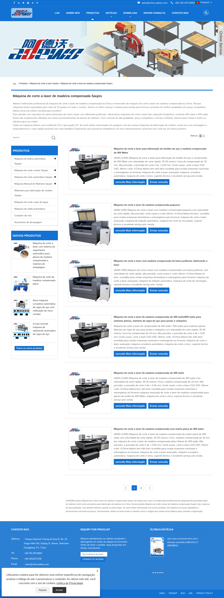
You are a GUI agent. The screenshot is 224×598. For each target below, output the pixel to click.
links (162, 593)
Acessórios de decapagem (28, 222)
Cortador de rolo (22, 215)
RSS (183, 593)
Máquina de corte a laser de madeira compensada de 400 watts (149, 373)
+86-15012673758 (32, 559)
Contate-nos (180, 13)
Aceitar (59, 590)
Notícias (111, 13)
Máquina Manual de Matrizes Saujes (33, 183)
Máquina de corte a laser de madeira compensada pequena (147, 205)
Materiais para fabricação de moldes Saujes (33, 193)
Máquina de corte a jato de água (31, 202)
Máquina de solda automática (29, 208)
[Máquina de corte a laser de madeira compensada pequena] (89, 225)
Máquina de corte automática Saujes (33, 177)
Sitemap (173, 593)
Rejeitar (43, 590)
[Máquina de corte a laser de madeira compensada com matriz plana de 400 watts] (89, 449)
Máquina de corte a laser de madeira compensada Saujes (86, 83)
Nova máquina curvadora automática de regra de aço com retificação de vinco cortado (44, 307)
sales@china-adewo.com (155, 2)
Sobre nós (73, 13)
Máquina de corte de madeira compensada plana (44, 280)
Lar (57, 13)
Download (130, 13)
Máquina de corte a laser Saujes (44, 83)
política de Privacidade (70, 583)
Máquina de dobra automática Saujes (30, 161)
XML (191, 593)
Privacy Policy (205, 593)
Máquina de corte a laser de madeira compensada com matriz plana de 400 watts (159, 429)
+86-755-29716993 (185, 2)
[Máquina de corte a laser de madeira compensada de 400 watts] (89, 393)
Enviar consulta (154, 13)
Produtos (92, 13)
